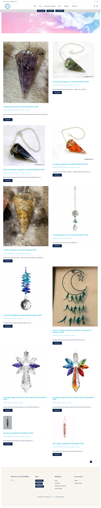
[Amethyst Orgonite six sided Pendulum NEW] (25, 42)
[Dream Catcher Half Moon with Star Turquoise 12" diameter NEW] (75, 267)
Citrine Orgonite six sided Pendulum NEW (19, 250)
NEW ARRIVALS (11, 110)
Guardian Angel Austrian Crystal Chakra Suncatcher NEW (73, 398)
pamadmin (23, 110)
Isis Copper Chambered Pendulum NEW (68, 444)
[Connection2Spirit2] (7, 3)
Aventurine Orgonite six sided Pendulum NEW (71, 82)
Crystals (58, 238)
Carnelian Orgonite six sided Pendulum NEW (70, 164)
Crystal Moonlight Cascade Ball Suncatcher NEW (22, 315)
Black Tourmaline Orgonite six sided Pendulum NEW (24, 170)
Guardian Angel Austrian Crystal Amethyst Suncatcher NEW (24, 398)
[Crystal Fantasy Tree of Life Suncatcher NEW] (75, 187)
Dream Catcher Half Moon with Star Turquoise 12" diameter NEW (72, 331)
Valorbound (52, 496)
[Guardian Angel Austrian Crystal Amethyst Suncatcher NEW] (25, 349)
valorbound (64, 238)
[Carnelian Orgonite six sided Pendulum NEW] (73, 126)
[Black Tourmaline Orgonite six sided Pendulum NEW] (24, 126)
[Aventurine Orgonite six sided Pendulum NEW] (73, 42)
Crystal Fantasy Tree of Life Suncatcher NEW (70, 235)
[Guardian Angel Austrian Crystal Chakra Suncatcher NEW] (75, 349)
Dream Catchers (60, 335)
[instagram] (97, 1)
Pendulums (16, 110)
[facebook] (95, 1)
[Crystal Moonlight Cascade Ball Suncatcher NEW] (25, 267)
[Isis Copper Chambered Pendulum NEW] (65, 416)
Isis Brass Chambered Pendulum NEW (18, 433)
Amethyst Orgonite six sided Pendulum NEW (20, 107)
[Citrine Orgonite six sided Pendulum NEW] (25, 187)
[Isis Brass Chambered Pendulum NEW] (7, 416)
